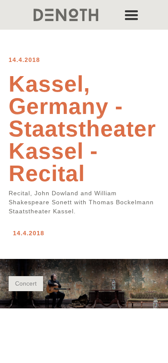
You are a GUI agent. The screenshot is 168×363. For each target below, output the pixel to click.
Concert (26, 283)
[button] (131, 14)
